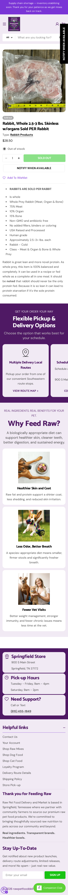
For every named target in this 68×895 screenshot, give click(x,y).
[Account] (57, 24)
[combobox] (34, 37)
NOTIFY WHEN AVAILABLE (34, 168)
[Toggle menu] (4, 24)
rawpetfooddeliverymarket (30, 889)
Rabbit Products (21, 135)
